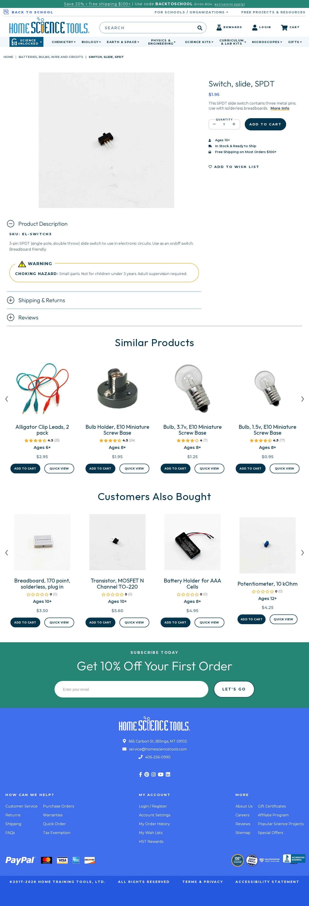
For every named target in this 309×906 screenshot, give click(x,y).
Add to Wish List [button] (236, 167)
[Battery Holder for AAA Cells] (192, 544)
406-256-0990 (157, 757)
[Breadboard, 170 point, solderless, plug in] (42, 544)
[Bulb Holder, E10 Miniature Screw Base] (117, 390)
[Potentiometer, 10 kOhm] (267, 547)
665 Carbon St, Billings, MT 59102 (157, 741)
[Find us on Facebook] (140, 775)
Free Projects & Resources (273, 12)
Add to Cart (25, 468)
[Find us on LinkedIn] (168, 775)
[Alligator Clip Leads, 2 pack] (42, 390)
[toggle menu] (74, 41)
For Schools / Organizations (190, 12)
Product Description (43, 223)
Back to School (32, 12)
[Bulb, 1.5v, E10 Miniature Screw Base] (267, 390)
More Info (280, 108)
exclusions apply (229, 4)
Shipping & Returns (41, 300)
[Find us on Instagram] (153, 775)
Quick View (59, 468)
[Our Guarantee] (237, 860)
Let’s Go (234, 689)
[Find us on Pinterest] (146, 775)
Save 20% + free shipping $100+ (97, 4)
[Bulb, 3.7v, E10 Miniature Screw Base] (192, 390)
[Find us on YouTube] (161, 775)
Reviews (28, 317)
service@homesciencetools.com (157, 749)
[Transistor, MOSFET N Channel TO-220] (117, 544)
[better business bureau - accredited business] (294, 859)
